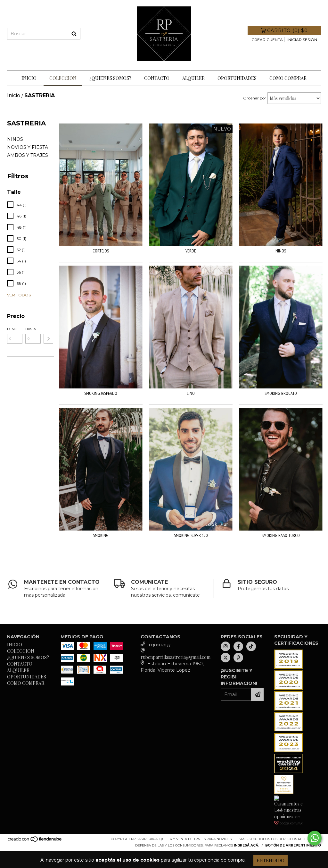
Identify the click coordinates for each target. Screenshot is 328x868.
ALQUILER (193, 78)
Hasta (30, 329)
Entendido (270, 860)
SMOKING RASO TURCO (281, 535)
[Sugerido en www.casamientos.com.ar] (283, 792)
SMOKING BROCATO (281, 393)
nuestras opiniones (287, 813)
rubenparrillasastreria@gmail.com (175, 657)
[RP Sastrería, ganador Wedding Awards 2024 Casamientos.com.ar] (288, 771)
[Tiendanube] (35, 841)
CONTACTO (156, 78)
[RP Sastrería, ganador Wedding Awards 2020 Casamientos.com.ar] (288, 688)
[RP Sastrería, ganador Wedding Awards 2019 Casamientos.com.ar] (288, 667)
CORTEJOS (101, 251)
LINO (191, 393)
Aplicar (48, 339)
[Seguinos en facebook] (238, 646)
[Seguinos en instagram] (225, 646)
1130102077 (159, 645)
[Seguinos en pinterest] (238, 657)
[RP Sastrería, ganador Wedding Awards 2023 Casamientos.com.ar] (288, 750)
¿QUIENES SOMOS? (110, 78)
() (287, 30)
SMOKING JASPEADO (100, 393)
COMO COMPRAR (288, 78)
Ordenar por (254, 98)
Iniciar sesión (302, 39)
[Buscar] (74, 33)
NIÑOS (15, 139)
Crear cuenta (267, 39)
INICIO (29, 78)
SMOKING (101, 535)
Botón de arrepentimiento (293, 845)
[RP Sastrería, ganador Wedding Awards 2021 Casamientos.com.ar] (288, 709)
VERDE (190, 251)
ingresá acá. (246, 845)
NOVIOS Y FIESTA (27, 147)
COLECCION (63, 78)
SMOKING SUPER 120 (191, 535)
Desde (13, 329)
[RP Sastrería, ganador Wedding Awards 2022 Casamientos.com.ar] (288, 730)
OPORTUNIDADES (237, 78)
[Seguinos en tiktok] (251, 646)
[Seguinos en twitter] (225, 657)
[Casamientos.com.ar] (288, 804)
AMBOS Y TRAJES (27, 155)
